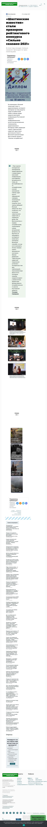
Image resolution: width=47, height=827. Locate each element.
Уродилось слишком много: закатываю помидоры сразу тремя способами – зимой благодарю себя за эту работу (11, 625)
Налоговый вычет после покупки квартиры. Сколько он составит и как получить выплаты (12, 646)
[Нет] (45, 823)
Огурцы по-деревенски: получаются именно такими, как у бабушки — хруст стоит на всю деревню (12, 584)
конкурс (13, 510)
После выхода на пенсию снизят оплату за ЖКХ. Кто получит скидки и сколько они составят (12, 667)
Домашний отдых (13, 758)
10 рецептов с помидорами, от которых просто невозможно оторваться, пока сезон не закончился (12, 527)
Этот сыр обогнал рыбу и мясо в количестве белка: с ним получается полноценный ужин (12, 687)
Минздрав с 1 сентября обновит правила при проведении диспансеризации (11, 660)
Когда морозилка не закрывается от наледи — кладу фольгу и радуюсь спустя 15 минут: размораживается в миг (12, 591)
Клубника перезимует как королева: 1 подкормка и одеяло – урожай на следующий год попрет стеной (12, 604)
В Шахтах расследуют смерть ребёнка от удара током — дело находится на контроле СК (12, 729)
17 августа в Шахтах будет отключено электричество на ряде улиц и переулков (12, 714)
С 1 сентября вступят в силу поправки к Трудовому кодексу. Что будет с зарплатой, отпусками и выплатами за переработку (12, 694)
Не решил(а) (11, 761)
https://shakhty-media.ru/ (8, 780)
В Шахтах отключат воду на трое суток (12, 701)
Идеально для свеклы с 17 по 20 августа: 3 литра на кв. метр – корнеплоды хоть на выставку (12, 633)
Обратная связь (39, 784)
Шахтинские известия (16, 514)
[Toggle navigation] (41, 4)
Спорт (36, 778)
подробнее (28, 822)
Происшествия (31, 783)
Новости (30, 778)
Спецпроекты (31, 784)
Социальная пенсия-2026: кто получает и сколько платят (12, 598)
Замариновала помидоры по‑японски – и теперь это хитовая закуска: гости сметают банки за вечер (12, 548)
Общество (8, 16)
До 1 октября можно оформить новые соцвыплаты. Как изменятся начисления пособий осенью (11, 617)
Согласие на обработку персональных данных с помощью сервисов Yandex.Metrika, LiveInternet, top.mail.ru (8, 801)
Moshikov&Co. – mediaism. (39, 813)
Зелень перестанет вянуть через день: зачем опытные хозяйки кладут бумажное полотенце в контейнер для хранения (12, 707)
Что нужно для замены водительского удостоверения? (11, 610)
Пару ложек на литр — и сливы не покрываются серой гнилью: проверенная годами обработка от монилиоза (12, 569)
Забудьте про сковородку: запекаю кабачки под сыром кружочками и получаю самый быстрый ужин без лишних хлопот (12, 576)
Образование (38, 779)
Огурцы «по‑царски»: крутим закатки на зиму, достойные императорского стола (12, 534)
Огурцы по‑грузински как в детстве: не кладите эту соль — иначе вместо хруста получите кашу (12, 681)
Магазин (19, 779)
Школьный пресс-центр (41, 781)
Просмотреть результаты (12, 765)
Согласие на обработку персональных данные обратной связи (8, 807)
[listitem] (19, 59)
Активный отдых (12, 760)
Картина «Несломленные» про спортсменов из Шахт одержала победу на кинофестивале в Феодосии (12, 673)
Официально (38, 783)
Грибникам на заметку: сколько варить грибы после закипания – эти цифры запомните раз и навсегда (11, 653)
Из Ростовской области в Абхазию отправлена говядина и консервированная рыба (12, 555)
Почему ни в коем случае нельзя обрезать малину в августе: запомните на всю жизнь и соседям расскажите (12, 561)
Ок (23, 825)
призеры (19, 512)
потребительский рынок (16, 511)
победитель (18, 510)
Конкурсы (19, 781)
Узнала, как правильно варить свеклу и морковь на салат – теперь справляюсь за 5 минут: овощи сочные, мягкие (12, 639)
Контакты (19, 778)
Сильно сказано (17, 513)
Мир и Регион (31, 781)
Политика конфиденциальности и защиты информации (7, 796)
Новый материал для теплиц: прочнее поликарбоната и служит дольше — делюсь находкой (12, 541)
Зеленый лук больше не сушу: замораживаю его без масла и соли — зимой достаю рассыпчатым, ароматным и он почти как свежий (12, 721)
